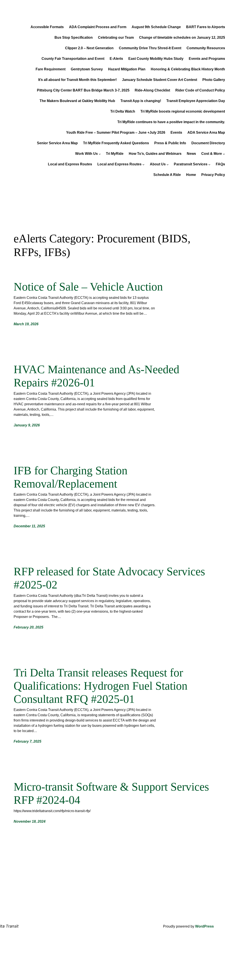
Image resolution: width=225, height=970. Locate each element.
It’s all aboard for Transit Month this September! (77, 80)
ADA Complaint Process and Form (97, 27)
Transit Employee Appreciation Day (195, 101)
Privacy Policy (213, 175)
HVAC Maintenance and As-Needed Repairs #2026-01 (96, 376)
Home (191, 175)
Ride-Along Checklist (152, 90)
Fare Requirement (50, 69)
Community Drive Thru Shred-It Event (150, 48)
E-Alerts (116, 58)
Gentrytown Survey (87, 69)
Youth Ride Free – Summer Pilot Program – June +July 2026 (115, 132)
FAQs (220, 164)
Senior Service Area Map (57, 143)
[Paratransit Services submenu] (209, 164)
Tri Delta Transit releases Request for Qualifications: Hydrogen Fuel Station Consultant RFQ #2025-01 (100, 685)
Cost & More (211, 153)
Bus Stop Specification (73, 37)
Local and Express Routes (70, 164)
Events (176, 132)
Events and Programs (207, 58)
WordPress (204, 926)
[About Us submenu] (168, 164)
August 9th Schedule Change (156, 27)
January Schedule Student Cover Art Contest (159, 80)
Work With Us (86, 153)
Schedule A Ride (167, 175)
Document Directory (208, 143)
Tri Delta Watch (122, 111)
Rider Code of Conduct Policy (200, 90)
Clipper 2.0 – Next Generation (89, 48)
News (191, 153)
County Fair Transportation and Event (73, 58)
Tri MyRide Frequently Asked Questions (116, 143)
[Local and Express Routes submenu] (143, 164)
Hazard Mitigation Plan (126, 69)
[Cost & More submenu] (224, 154)
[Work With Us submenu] (100, 154)
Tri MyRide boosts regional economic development (182, 111)
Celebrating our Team (116, 37)
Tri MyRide (114, 153)
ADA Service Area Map (206, 132)
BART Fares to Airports (205, 27)
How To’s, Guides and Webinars (155, 153)
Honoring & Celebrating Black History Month (188, 69)
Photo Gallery (213, 80)
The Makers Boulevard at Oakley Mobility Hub (77, 101)
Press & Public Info (170, 143)
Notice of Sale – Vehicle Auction (88, 286)
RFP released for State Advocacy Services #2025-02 (109, 578)
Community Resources (206, 48)
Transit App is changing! (140, 101)
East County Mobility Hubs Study (155, 58)
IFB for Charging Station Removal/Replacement (70, 477)
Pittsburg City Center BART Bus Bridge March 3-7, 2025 (83, 90)
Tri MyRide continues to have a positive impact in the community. (171, 122)
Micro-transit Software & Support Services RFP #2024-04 (111, 793)
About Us (158, 164)
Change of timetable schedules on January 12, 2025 (182, 37)
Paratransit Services (190, 164)
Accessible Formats (47, 27)
